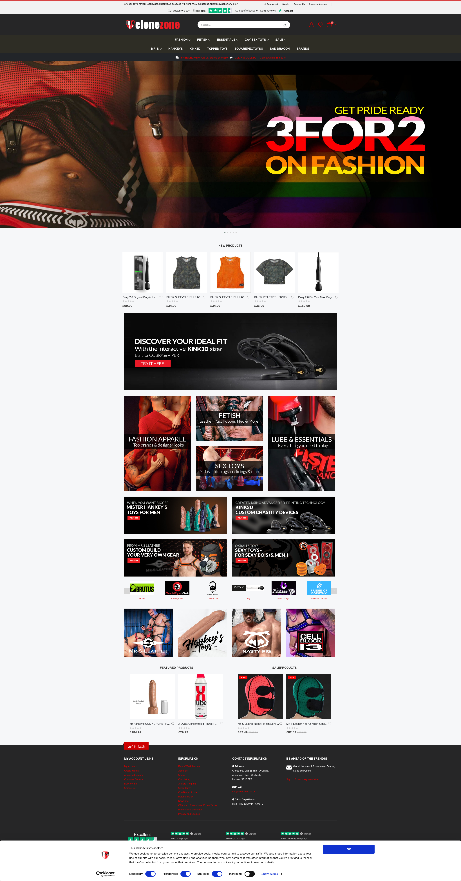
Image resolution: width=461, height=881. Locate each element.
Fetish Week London (189, 766)
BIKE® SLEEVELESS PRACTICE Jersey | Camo (140, 297)
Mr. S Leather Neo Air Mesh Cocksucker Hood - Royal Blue (307, 723)
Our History (184, 779)
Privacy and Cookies (189, 814)
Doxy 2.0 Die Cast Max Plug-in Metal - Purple (316, 297)
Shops (181, 775)
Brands (303, 48)
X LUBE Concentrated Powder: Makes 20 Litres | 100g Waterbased (150, 723)
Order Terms (184, 788)
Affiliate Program (187, 783)
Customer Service (133, 779)
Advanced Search (133, 775)
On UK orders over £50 (204, 57)
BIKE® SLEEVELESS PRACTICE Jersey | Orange (184, 297)
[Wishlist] (320, 25)
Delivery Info (130, 783)
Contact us (130, 788)
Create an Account (318, 4)
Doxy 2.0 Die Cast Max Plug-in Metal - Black (272, 297)
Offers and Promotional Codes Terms (197, 805)
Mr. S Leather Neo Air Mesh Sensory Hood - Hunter (258, 723)
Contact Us (299, 4)
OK (349, 849)
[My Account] (311, 24)
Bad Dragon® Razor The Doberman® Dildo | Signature (199, 723)
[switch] (185, 874)
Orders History (131, 770)
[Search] (285, 24)
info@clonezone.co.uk (244, 791)
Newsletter (183, 801)
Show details (269, 873)
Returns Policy (186, 796)
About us (183, 770)
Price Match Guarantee (190, 809)
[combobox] (244, 24)
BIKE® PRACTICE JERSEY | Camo (228, 297)
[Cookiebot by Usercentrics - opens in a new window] (105, 874)
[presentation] (3, 148)
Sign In (285, 4)
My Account (130, 766)
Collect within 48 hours (260, 57)
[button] (224, 232)
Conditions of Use (187, 792)
